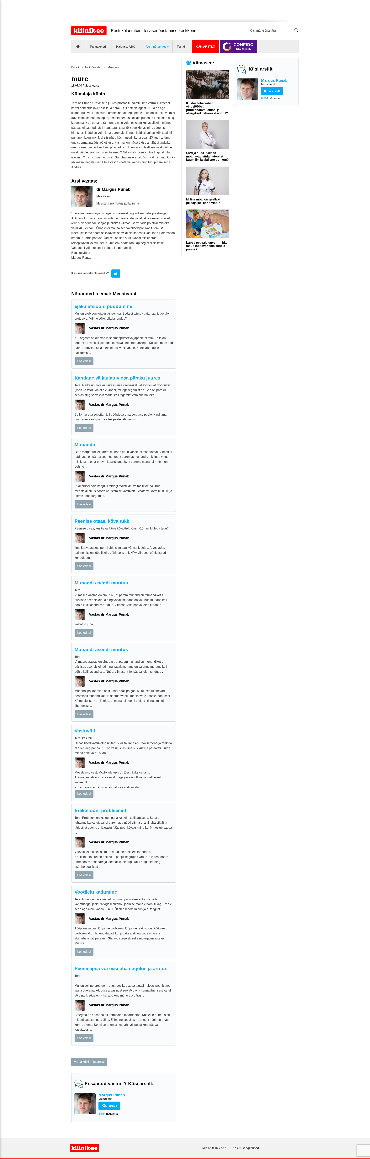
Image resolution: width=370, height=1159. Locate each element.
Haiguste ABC (125, 46)
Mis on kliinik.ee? (214, 1148)
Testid (181, 46)
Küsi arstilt (205, 46)
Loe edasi (84, 361)
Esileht (75, 67)
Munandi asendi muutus (101, 582)
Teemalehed (98, 46)
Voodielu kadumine (96, 892)
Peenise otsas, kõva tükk (102, 521)
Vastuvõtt (85, 730)
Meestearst (113, 67)
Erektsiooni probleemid (100, 810)
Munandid (86, 444)
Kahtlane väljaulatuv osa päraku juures (117, 377)
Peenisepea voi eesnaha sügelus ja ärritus (121, 968)
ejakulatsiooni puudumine (103, 306)
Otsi (296, 30)
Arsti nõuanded (156, 46)
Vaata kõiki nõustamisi (89, 1061)
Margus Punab (274, 82)
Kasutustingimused (246, 1148)
